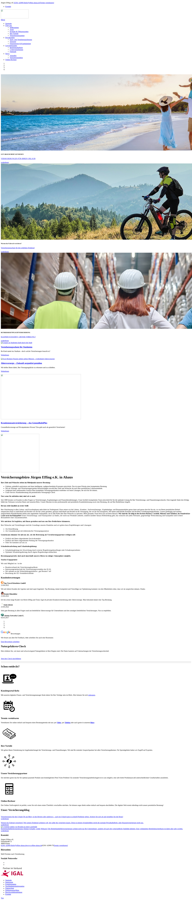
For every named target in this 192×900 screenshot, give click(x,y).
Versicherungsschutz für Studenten (16, 347)
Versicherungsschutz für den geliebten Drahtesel (18, 248)
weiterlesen (5, 162)
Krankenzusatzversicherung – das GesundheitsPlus (24, 423)
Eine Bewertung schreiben (10, 642)
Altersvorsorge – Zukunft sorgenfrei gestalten (21, 363)
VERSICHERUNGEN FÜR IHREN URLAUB (18, 159)
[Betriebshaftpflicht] (19, 827)
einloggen (91, 695)
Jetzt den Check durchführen (11, 659)
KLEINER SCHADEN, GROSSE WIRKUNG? (18, 337)
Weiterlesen (5, 355)
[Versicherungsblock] (9, 741)
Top (2, 898)
